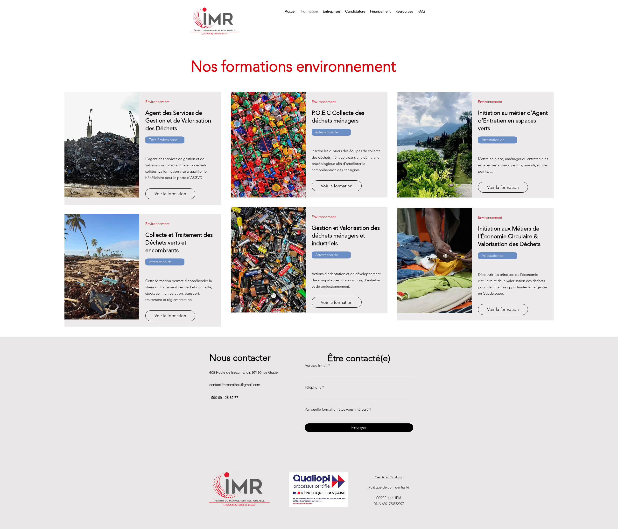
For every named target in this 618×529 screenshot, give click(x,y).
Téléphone (313, 387)
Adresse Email (316, 365)
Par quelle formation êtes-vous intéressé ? (338, 409)
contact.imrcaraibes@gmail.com (234, 384)
